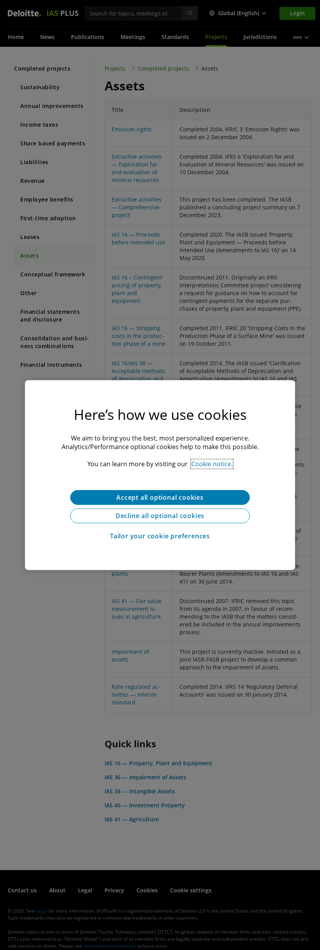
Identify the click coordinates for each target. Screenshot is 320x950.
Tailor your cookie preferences (160, 536)
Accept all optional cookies (160, 497)
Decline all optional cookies (160, 515)
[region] (160, 475)
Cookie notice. (212, 464)
